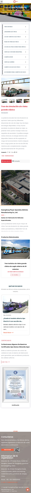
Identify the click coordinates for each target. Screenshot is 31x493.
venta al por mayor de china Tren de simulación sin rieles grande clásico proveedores (14, 226)
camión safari (8, 57)
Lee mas (15, 431)
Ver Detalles (15, 275)
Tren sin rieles (16, 10)
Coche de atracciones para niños (14, 47)
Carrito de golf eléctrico (12, 67)
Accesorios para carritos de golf (14, 72)
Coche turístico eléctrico (12, 37)
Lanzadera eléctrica (10, 32)
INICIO (3, 10)
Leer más (5, 362)
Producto (9, 10)
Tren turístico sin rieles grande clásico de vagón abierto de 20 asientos (16, 266)
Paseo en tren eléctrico (11, 42)
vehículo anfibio (9, 62)
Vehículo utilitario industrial (13, 52)
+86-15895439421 (7, 156)
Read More (7, 333)
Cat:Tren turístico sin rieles (15, 272)
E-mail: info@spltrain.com (9, 482)
